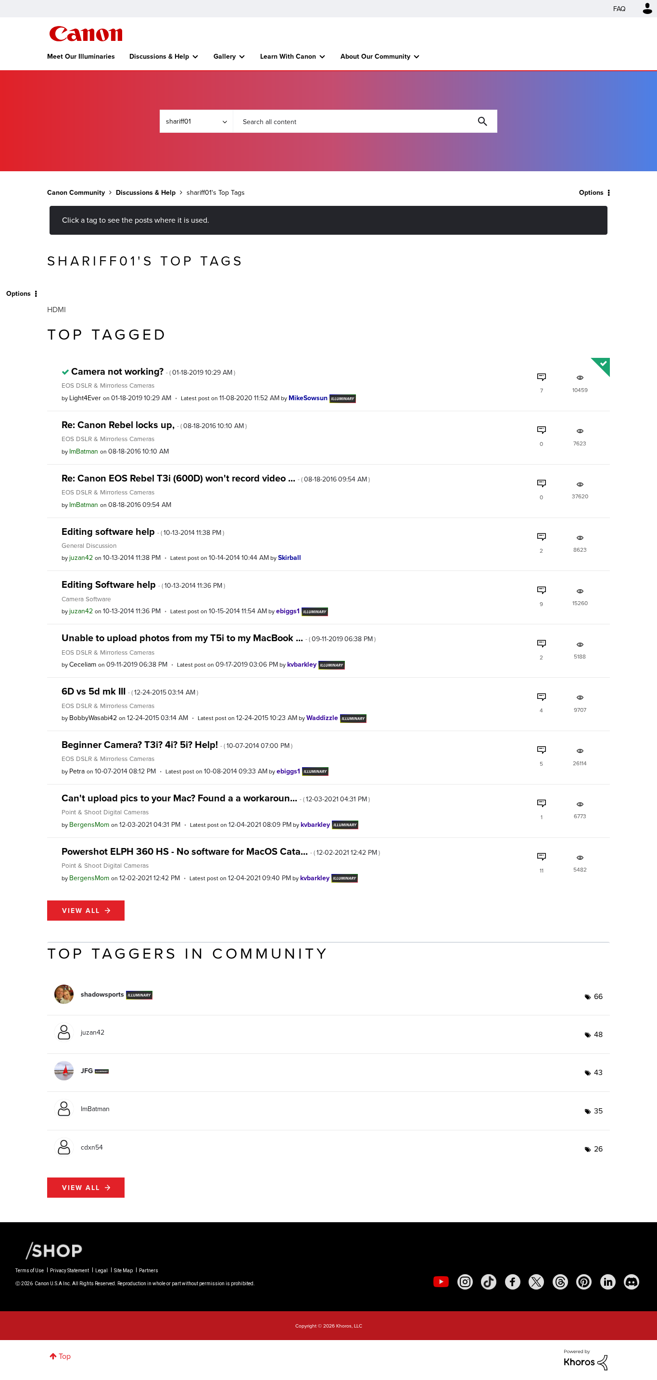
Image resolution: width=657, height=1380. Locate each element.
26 (598, 1148)
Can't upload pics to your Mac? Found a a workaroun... (216, 798)
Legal (101, 1270)
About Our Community (375, 56)
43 (598, 1072)
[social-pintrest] (584, 1282)
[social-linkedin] (608, 1282)
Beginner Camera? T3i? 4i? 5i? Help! (177, 744)
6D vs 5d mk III (130, 691)
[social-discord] (631, 1282)
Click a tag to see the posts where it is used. (135, 220)
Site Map (123, 1270)
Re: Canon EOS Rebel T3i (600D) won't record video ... (216, 478)
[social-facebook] (512, 1282)
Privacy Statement (69, 1270)
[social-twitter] (536, 1282)
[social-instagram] (465, 1282)
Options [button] (591, 192)
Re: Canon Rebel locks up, (154, 424)
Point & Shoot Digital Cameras (105, 811)
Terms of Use (29, 1270)
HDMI (56, 309)
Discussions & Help (159, 56)
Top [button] (65, 1356)
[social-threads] (560, 1282)
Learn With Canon (288, 56)
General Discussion (89, 545)
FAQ (619, 8)
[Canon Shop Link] (49, 1250)
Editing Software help (143, 584)
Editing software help (143, 531)
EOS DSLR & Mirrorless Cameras (108, 385)
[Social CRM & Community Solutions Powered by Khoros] (585, 1359)
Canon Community (86, 33)
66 (598, 996)
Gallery (225, 56)
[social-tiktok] (488, 1282)
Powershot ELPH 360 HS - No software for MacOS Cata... (221, 851)
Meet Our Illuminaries (81, 56)
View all (81, 910)
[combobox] (365, 121)
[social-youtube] (441, 1282)
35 (598, 1110)
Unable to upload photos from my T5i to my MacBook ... (219, 638)
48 (598, 1034)
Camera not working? (153, 371)
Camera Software (86, 598)
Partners (148, 1270)
